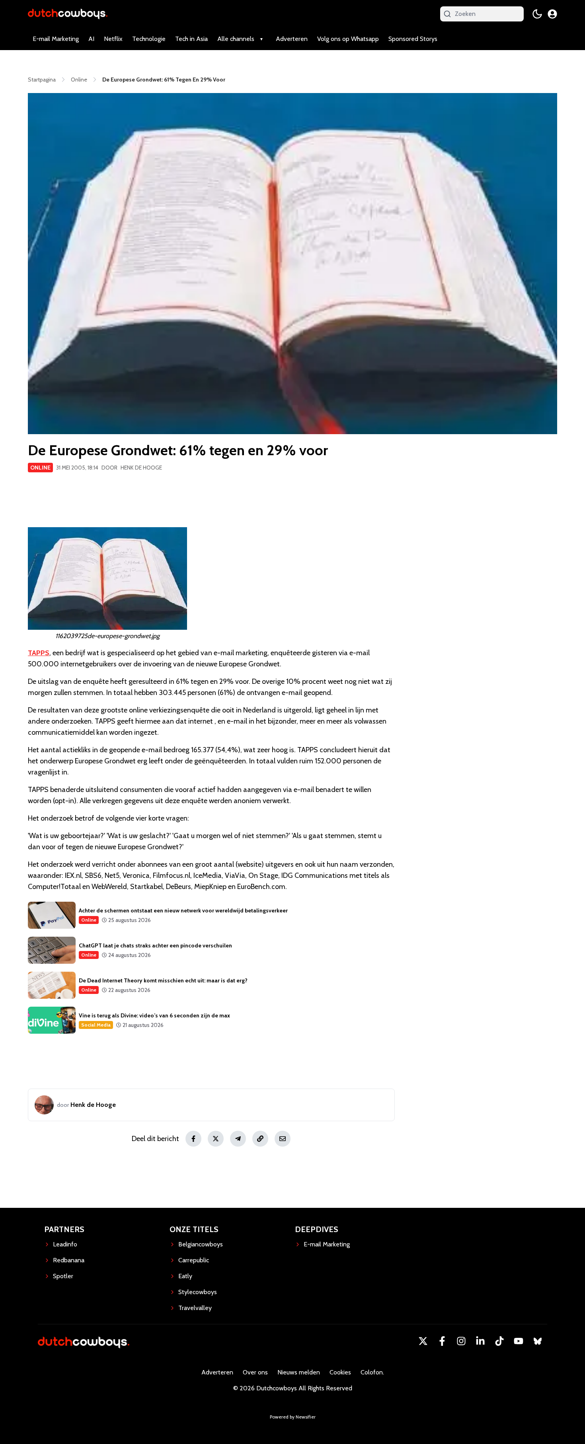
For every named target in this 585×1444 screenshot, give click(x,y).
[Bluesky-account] (537, 1341)
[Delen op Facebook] (193, 1139)
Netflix (113, 39)
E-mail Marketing (56, 39)
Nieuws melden (298, 1372)
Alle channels (235, 39)
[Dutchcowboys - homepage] (67, 13)
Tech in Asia (191, 39)
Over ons (255, 1372)
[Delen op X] (216, 1139)
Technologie (149, 39)
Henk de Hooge (141, 467)
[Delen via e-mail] (283, 1139)
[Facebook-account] (442, 1341)
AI (91, 39)
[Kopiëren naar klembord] (260, 1139)
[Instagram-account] (461, 1341)
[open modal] (552, 14)
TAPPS (38, 652)
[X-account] (423, 1341)
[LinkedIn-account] (480, 1341)
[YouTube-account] (518, 1341)
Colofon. (372, 1372)
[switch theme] (537, 13)
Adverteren (292, 39)
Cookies (340, 1372)
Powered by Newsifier (293, 1417)
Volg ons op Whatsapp (348, 39)
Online (40, 467)
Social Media (96, 1025)
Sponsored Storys (412, 39)
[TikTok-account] (499, 1341)
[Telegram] (238, 1139)
